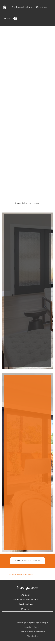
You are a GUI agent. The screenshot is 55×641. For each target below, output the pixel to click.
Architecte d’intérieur (25, 599)
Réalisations (26, 604)
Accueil (25, 594)
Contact (25, 609)
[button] (27, 575)
